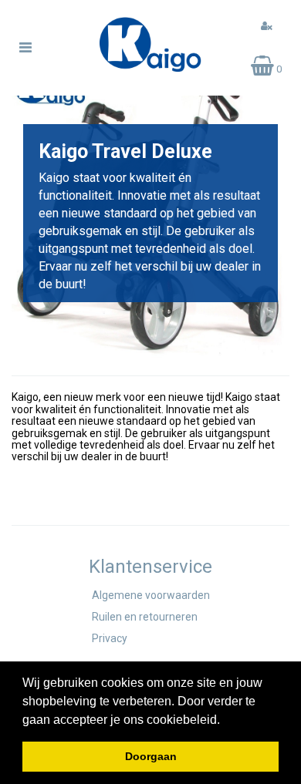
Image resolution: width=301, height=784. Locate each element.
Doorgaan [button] (151, 756)
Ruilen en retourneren (145, 617)
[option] (150, 213)
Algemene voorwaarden (151, 595)
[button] (225, 720)
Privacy (109, 638)
